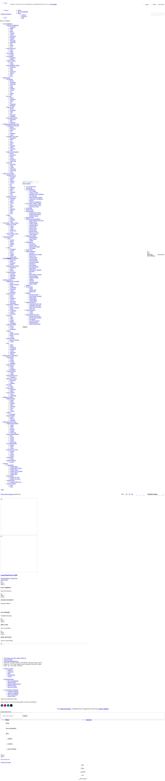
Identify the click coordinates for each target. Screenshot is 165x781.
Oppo (11, 405)
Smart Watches (11, 415)
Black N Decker (14, 284)
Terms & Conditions (13, 693)
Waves (12, 264)
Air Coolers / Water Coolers (33, 203)
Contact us (24, 16)
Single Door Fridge (12, 118)
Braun (11, 286)
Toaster (9, 330)
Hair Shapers (32, 265)
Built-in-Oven (33, 222)
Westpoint (13, 292)
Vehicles (28, 293)
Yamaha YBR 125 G (15, 482)
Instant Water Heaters (12, 423)
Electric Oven (33, 228)
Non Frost (32, 243)
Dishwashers (10, 388)
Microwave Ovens (12, 378)
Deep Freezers (30, 211)
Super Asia (13, 161)
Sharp (11, 45)
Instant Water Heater (34, 324)
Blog (9, 673)
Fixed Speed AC (11, 48)
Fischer (12, 439)
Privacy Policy (11, 696)
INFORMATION (9, 679)
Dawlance (13, 27)
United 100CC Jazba (15, 468)
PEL (11, 44)
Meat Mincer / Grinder (35, 274)
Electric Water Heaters (13, 434)
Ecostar (12, 33)
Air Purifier (29, 208)
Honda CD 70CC (15, 477)
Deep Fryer (32, 256)
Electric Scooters (11, 483)
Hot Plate (9, 385)
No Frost (9, 96)
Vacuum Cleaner (33, 282)
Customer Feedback (13, 691)
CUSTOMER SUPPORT (11, 690)
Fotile (11, 358)
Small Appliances (30, 251)
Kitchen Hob (10, 357)
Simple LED (32, 290)
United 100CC (14, 466)
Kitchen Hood (10, 364)
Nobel (11, 206)
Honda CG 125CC (15, 479)
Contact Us (11, 672)
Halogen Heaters (11, 460)
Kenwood (13, 36)
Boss (11, 435)
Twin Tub (9, 162)
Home (2, 494)
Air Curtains (10, 53)
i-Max (11, 227)
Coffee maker (29, 209)
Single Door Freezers (12, 258)
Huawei (12, 418)
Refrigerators (29, 242)
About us (23, 15)
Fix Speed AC (33, 195)
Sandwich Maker (11, 324)
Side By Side (10, 107)
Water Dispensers (30, 310)
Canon (12, 226)
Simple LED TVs (11, 196)
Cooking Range (33, 225)
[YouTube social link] (156, 14)
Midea (12, 28)
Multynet (12, 187)
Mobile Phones (11, 398)
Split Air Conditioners (13, 25)
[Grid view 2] (137, 494)
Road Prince (29, 250)
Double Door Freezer (35, 212)
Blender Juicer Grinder (13, 281)
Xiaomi (12, 411)
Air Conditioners (30, 189)
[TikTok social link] (162, 14)
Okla (11, 486)
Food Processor (11, 293)
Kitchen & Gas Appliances (33, 219)
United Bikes (10, 465)
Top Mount (10, 79)
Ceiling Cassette (11, 60)
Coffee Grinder (33, 223)
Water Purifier (33, 283)
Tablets (9, 412)
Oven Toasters (11, 392)
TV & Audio (29, 287)
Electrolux (13, 42)
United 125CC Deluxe (16, 471)
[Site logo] (6, 14)
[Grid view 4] (144, 494)
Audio (8, 215)
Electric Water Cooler (12, 233)
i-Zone (12, 34)
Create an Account (6, 762)
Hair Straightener (34, 267)
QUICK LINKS (8, 668)
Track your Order (12, 687)
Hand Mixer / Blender (13, 304)
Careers (10, 676)
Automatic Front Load (13, 125)
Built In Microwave (12, 375)
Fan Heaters (10, 457)
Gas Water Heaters (12, 443)
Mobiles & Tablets (31, 236)
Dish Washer (32, 226)
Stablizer (28, 285)
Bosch (12, 81)
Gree (11, 30)
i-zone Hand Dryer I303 (9, 575)
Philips (12, 59)
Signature (12, 122)
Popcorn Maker (33, 276)
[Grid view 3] (140, 494)
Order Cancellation (13, 694)
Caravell (12, 273)
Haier (11, 31)
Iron (8, 343)
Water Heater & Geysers (32, 314)
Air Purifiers (10, 56)
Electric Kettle (10, 338)
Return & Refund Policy (14, 684)
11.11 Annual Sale (31, 186)
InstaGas (12, 429)
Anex (11, 283)
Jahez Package (30, 217)
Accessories (29, 188)
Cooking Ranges (11, 371)
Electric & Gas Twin (12, 449)
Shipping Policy (12, 682)
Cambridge (13, 287)
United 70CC (13, 474)
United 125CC (14, 469)
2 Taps (8, 238)
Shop (22, 18)
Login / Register (11, 749)
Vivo (11, 409)
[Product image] (19, 571)
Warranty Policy (12, 685)
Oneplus (12, 403)
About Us (10, 670)
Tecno (11, 408)
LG (11, 91)
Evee (11, 485)
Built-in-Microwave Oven (36, 220)
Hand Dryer (32, 268)
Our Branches (11, 675)
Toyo (11, 150)
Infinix (12, 402)
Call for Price (4, 580)
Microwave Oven (34, 233)
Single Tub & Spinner (13, 152)
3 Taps (8, 247)
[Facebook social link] (152, 14)
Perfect (12, 218)
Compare (9, 743)
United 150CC (14, 473)
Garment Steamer (34, 262)
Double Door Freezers (13, 266)
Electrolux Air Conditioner (36, 194)
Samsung (12, 105)
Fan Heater (32, 319)
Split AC (31, 200)
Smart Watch (32, 239)
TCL (11, 47)
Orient (12, 39)
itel (11, 184)
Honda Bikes (10, 476)
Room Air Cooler (11, 224)
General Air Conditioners (36, 199)
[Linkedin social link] (159, 14)
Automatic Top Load (12, 136)
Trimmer (31, 280)
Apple (11, 400)
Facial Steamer (33, 259)
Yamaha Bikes (11, 480)
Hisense (12, 181)
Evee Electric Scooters (35, 296)
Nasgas (12, 243)
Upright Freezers (11, 272)
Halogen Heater (33, 322)
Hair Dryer (32, 263)
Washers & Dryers (31, 302)
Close (2, 489)
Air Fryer (9, 315)
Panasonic (13, 40)
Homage (12, 37)
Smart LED (32, 291)
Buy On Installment (13, 681)
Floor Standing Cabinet (13, 65)
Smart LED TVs (11, 175)
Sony (11, 193)
